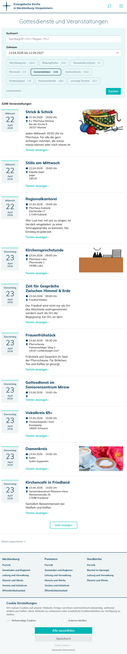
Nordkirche (94, 559)
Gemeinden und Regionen (16, 570)
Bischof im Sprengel (98, 570)
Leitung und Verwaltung (15, 575)
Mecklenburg (10, 559)
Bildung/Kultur (54, 62)
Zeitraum (11, 47)
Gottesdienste (77, 71)
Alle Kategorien (22, 62)
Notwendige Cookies (24, 620)
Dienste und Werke (12, 580)
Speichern (63, 638)
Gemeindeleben (46, 71)
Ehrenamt (17, 71)
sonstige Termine (84, 80)
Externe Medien (77, 620)
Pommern (51, 559)
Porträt (6, 565)
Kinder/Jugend (20, 80)
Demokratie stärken (86, 62)
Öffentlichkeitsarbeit (13, 590)
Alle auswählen (63, 630)
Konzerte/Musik (50, 80)
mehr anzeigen (63, 525)
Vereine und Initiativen (14, 585)
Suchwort (12, 33)
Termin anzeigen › (37, 150)
